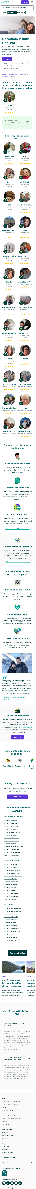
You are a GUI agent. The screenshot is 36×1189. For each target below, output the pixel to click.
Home (4, 75)
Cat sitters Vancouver (11, 873)
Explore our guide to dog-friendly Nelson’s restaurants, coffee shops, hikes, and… (12, 992)
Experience (21, 12)
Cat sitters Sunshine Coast (13, 847)
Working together (7, 1152)
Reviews (4, 1122)
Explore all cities (17, 953)
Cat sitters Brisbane (11, 826)
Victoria (5, 77)
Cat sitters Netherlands (12, 931)
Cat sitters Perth (10, 829)
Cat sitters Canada (11, 917)
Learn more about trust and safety (17, 529)
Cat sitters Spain (10, 923)
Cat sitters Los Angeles (12, 870)
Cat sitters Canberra (11, 838)
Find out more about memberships (17, 562)
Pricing (4, 1107)
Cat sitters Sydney (10, 820)
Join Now (25, 2)
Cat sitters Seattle (10, 879)
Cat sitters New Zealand (12, 928)
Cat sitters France (10, 925)
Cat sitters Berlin (10, 890)
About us (5, 1132)
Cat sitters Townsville (11, 849)
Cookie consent (7, 1124)
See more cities (10, 899)
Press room (5, 1147)
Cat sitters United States (13, 908)
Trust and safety (7, 1110)
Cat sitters (13, 75)
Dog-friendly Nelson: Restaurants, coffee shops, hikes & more (12, 983)
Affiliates (5, 1150)
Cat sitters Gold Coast (12, 832)
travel (4, 977)
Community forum (8, 1135)
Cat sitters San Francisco (13, 876)
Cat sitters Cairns (10, 844)
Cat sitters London (10, 864)
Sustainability (6, 1138)
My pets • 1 (11, 12)
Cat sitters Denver (10, 885)
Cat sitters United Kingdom (13, 911)
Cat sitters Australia (11, 914)
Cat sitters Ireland (10, 937)
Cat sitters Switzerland (12, 940)
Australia (23, 75)
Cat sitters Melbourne (11, 823)
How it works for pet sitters (10, 1104)
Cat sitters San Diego (11, 896)
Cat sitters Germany (11, 920)
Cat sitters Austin (10, 887)
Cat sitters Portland (11, 882)
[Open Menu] (32, 2)
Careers (4, 1141)
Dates (4, 12)
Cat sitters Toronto (11, 893)
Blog (3, 1144)
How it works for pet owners (11, 1101)
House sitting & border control (12, 1119)
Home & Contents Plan (9, 1116)
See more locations (11, 855)
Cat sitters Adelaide (11, 835)
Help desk (5, 1113)
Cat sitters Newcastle (11, 841)
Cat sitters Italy (9, 934)
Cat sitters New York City (12, 867)
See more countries (11, 943)
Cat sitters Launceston (12, 852)
